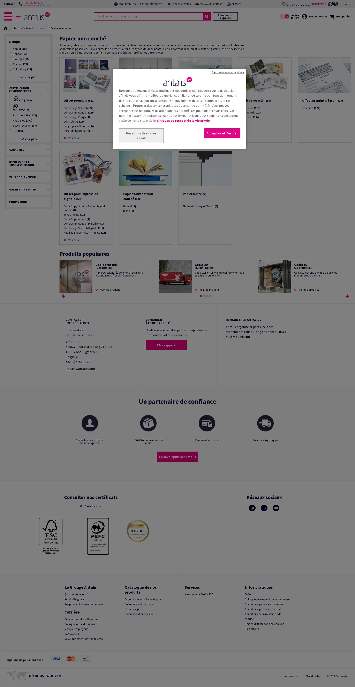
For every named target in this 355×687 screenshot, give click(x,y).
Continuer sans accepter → (228, 72)
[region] (179, 109)
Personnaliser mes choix (141, 135)
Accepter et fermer (222, 133)
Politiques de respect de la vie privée (182, 120)
